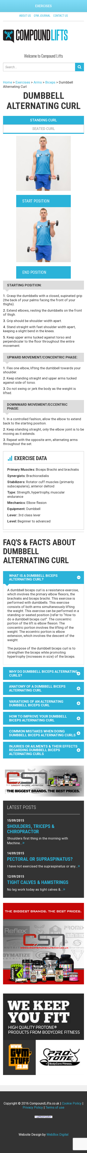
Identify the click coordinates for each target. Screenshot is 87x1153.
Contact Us (60, 15)
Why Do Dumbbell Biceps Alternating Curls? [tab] (43, 673)
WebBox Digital (57, 1135)
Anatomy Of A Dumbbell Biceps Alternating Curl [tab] (37, 688)
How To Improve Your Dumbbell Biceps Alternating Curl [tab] (38, 718)
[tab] (43, 120)
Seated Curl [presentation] (43, 128)
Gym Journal (42, 15)
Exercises (23, 82)
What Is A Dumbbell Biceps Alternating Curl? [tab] (33, 577)
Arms (38, 82)
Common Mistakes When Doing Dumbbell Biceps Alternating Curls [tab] (42, 733)
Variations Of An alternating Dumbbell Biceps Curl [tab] (36, 703)
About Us (25, 15)
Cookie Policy (72, 1103)
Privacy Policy (33, 1107)
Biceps (50, 82)
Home (7, 82)
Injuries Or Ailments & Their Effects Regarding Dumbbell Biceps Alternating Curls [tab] (43, 750)
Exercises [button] (43, 6)
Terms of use (55, 1107)
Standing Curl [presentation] (43, 120)
